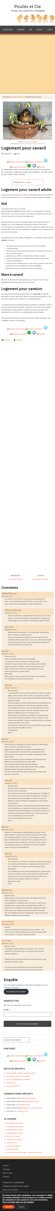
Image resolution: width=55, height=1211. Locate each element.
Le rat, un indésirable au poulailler (18, 1079)
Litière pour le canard (13, 1139)
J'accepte (8, 1207)
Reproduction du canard (14, 1127)
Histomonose (10, 1083)
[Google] (18, 167)
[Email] (34, 167)
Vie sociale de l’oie (20, 1111)
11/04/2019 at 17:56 (7, 893)
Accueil (6, 1165)
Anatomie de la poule (28, 1098)
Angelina (4, 941)
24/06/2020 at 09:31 (11, 629)
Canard (21, 30)
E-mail (7, 1010)
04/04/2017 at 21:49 (11, 688)
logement (22, 197)
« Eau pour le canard (15, 579)
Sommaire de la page (22, 182)
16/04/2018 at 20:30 (11, 856)
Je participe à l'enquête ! (16, 992)
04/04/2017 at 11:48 (7, 654)
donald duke (5, 922)
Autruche (8, 30)
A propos (6, 1169)
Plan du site (7, 1173)
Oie (30, 30)
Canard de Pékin (12, 1149)
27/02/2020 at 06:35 (7, 924)
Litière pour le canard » (40, 579)
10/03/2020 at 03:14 (7, 943)
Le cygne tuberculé (13, 1086)
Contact (6, 1176)
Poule (40, 30)
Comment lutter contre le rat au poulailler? (20, 1073)
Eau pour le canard (13, 1136)
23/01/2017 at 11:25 (11, 613)
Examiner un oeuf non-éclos (32, 1108)
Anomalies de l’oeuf (32, 1101)
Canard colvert (11, 1143)
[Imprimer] (41, 167)
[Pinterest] (34, 162)
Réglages (21, 1207)
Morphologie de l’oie (22, 1105)
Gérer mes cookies (10, 1190)
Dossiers (7, 340)
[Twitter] (45, 162)
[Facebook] (16, 162)
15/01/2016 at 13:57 (7, 596)
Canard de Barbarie (13, 1146)
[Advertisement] (27, 64)
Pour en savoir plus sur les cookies (18, 1202)
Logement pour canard (14, 1133)
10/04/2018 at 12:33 (7, 829)
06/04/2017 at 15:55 (11, 783)
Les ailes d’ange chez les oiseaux (18, 1076)
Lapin (49, 30)
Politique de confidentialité (13, 1182)
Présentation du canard (14, 1123)
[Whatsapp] (28, 167)
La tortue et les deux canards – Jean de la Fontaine (24, 1152)
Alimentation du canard (14, 1130)
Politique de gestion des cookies (16, 1186)
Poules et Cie (27, 6)
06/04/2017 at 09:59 (7, 741)
